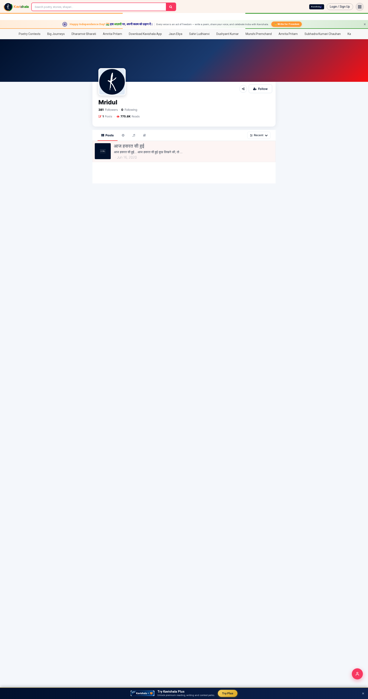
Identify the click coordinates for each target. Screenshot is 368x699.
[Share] (243, 89)
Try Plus (227, 693)
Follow (263, 89)
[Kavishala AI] (316, 6)
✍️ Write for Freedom (286, 24)
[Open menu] (360, 7)
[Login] (357, 673)
